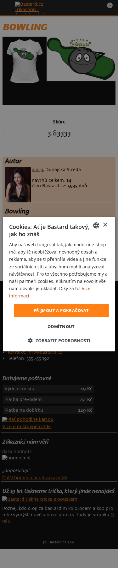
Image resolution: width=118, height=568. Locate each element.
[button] (59, 341)
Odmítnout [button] (61, 326)
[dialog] (59, 284)
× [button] (105, 225)
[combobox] (96, 225)
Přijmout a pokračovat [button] (61, 310)
